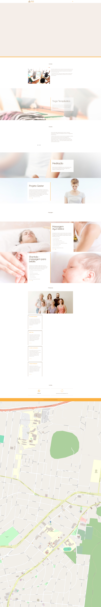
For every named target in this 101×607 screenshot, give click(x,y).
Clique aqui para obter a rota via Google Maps (51, 399)
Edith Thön (31, 332)
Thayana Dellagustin (33, 363)
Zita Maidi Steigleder (33, 316)
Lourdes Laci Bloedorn (33, 347)
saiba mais (30, 327)
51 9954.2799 (53, 249)
